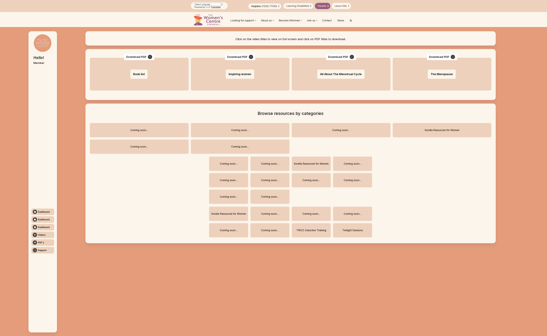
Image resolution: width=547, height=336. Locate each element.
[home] (208, 19)
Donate (322, 6)
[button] (242, 19)
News (340, 20)
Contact (327, 20)
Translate (216, 7)
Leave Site (341, 6)
